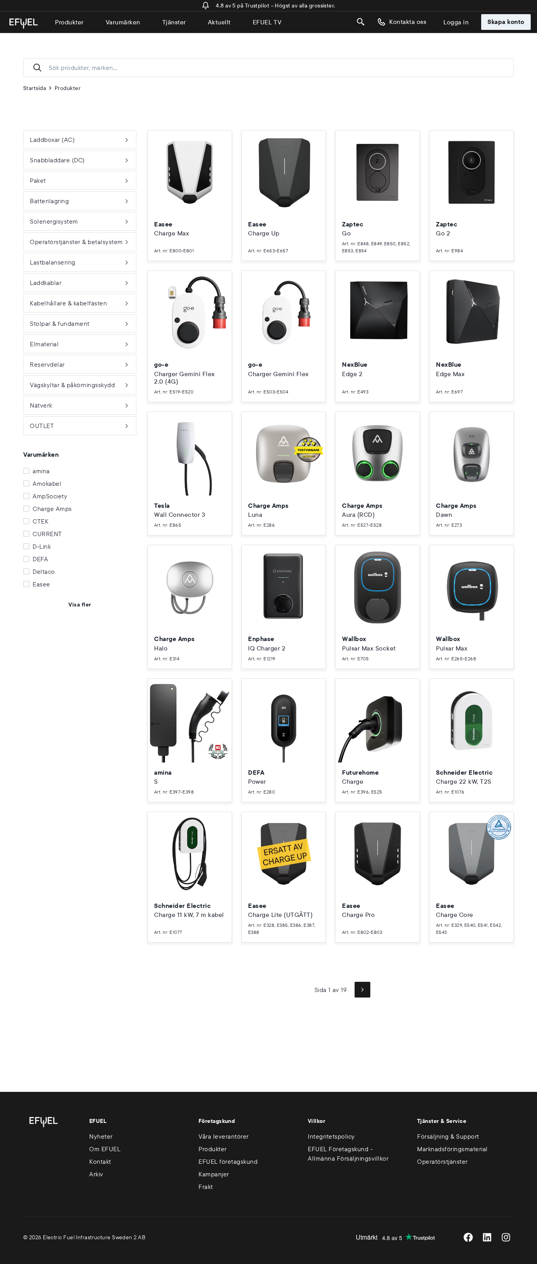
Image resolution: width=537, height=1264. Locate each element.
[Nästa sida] (362, 990)
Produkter (69, 22)
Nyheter (101, 1136)
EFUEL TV (267, 22)
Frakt (206, 1187)
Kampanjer (214, 1174)
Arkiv (96, 1174)
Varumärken (123, 22)
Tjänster (174, 22)
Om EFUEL (104, 1149)
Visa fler (79, 604)
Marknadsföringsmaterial (452, 1149)
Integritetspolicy (331, 1136)
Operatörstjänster (442, 1161)
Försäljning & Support (448, 1136)
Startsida (34, 88)
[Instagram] (506, 1237)
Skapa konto (505, 22)
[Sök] (360, 22)
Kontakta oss (407, 22)
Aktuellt (219, 22)
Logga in (456, 22)
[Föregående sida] (299, 990)
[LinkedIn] (487, 1237)
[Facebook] (468, 1237)
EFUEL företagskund (228, 1161)
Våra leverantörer (224, 1136)
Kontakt (100, 1161)
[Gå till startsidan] (23, 23)
